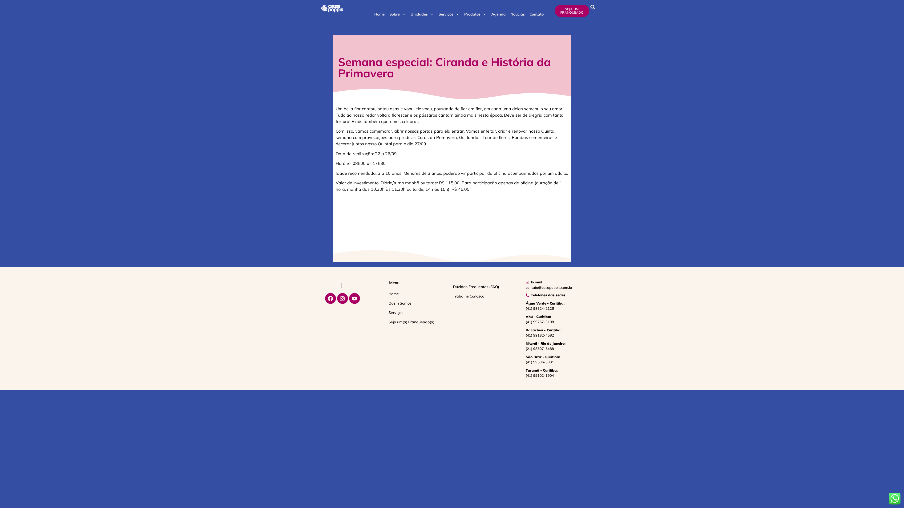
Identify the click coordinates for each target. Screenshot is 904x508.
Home (379, 14)
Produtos (472, 14)
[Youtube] (354, 298)
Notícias (517, 14)
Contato (536, 14)
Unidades (419, 14)
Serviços (446, 14)
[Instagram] (342, 298)
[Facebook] (330, 298)
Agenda (498, 14)
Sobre (394, 14)
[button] (592, 7)
